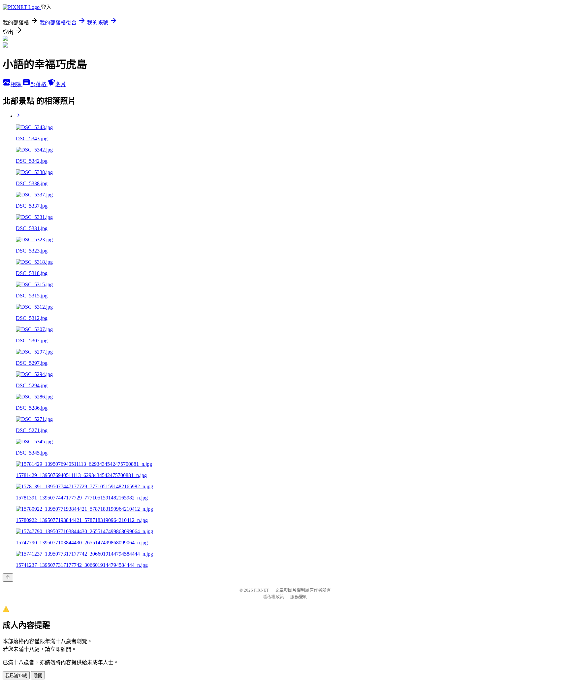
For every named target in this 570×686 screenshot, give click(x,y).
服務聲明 (298, 596)
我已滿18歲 (16, 675)
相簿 (16, 84)
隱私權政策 (273, 596)
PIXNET (261, 590)
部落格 (39, 84)
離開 (38, 675)
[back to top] (8, 577)
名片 (60, 84)
